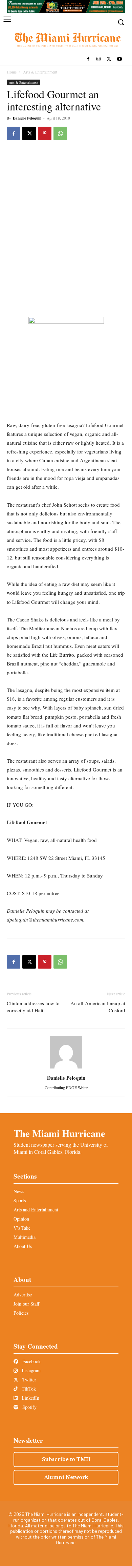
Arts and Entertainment (36, 1209)
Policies (21, 1313)
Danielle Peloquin (27, 118)
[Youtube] (119, 59)
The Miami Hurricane (59, 1133)
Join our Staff (26, 1303)
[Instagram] (98, 59)
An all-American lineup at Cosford (97, 1007)
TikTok (28, 1388)
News (19, 1191)
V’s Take (22, 1228)
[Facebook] (88, 59)
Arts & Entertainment (40, 72)
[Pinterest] (44, 133)
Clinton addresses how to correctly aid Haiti (33, 1007)
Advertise (23, 1294)
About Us (23, 1246)
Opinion (21, 1218)
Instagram (30, 1370)
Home (12, 72)
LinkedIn (29, 1398)
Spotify (29, 1407)
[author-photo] (66, 1068)
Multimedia (25, 1237)
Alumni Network (66, 1477)
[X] (109, 59)
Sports (20, 1200)
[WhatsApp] (60, 133)
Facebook (31, 1361)
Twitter (28, 1379)
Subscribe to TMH (66, 1459)
